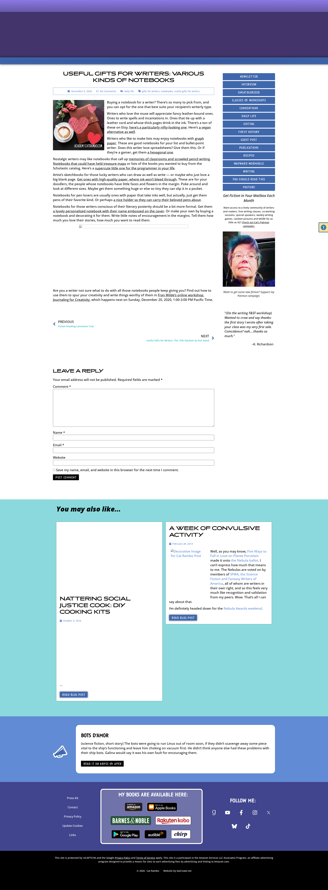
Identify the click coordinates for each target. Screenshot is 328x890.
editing (248, 124)
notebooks (167, 91)
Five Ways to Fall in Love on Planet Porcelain (238, 553)
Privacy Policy (72, 816)
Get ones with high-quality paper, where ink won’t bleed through (127, 179)
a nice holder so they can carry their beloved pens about (157, 199)
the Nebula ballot (244, 560)
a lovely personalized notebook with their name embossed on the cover (108, 211)
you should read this (249, 179)
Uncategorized (249, 92)
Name (59, 432)
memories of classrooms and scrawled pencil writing (169, 159)
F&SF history (248, 132)
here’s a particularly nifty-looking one (158, 127)
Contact (73, 807)
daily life (129, 91)
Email (58, 445)
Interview (248, 84)
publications (249, 148)
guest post (249, 140)
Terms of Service (145, 857)
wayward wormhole (249, 163)
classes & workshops (249, 100)
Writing (249, 171)
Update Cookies (72, 826)
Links (72, 835)
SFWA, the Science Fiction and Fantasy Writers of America (234, 579)
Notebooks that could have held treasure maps (89, 163)
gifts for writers (151, 91)
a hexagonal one (160, 152)
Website (59, 457)
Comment (62, 386)
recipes (249, 155)
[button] (323, 227)
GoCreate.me (184, 870)
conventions (249, 108)
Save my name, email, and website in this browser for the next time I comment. (117, 470)
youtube (249, 187)
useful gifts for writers (187, 91)
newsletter (249, 76)
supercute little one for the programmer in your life (135, 168)
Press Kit (72, 798)
